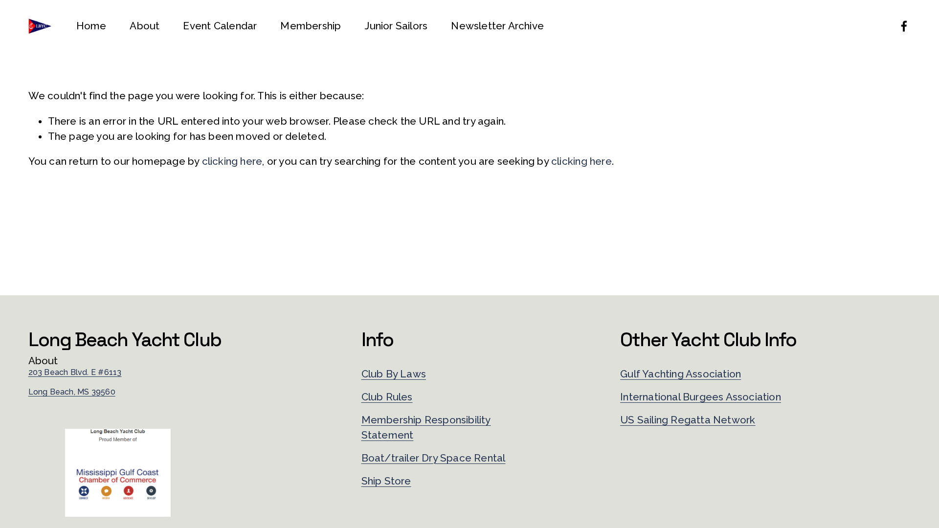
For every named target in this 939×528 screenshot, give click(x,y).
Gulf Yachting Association (680, 374)
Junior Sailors (395, 26)
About (144, 26)
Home (91, 26)
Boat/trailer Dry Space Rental (433, 458)
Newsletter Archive (497, 26)
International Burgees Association (700, 397)
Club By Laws (393, 374)
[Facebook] (904, 26)
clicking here (232, 161)
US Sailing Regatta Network (687, 420)
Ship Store (386, 481)
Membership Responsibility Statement (426, 427)
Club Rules (387, 397)
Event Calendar (220, 26)
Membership (310, 26)
